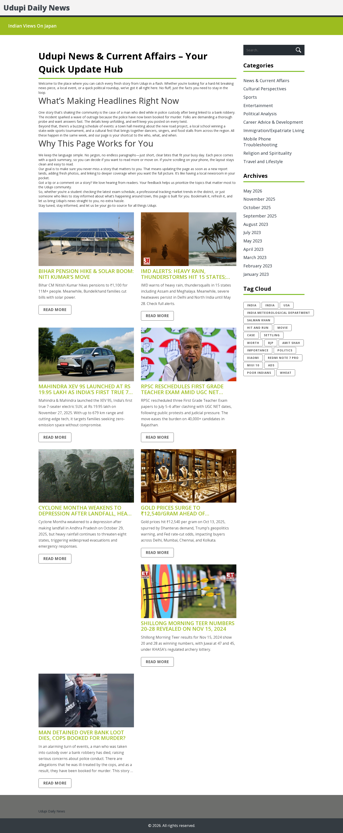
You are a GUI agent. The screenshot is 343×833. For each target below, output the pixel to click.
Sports (250, 97)
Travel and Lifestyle (263, 161)
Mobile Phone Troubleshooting (260, 142)
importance (258, 350)
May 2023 (252, 241)
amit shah (291, 343)
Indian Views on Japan (32, 26)
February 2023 (257, 266)
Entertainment (258, 105)
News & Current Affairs (266, 80)
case (251, 335)
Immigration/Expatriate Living (273, 130)
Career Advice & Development (273, 122)
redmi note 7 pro (283, 358)
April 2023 (253, 249)
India (270, 305)
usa (287, 305)
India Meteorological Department (278, 313)
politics (284, 350)
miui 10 (253, 365)
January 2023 (256, 274)
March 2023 (254, 257)
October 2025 (257, 207)
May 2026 (252, 191)
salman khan (258, 320)
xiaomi (253, 358)
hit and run (258, 328)
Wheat (285, 373)
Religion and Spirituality (267, 153)
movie (282, 328)
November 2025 (259, 199)
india (251, 305)
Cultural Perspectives (264, 88)
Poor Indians (259, 373)
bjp (270, 343)
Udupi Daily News (37, 8)
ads (271, 365)
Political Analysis (260, 113)
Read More (54, 309)
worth (253, 343)
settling (272, 335)
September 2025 (259, 216)
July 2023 (252, 232)
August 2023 (255, 224)
